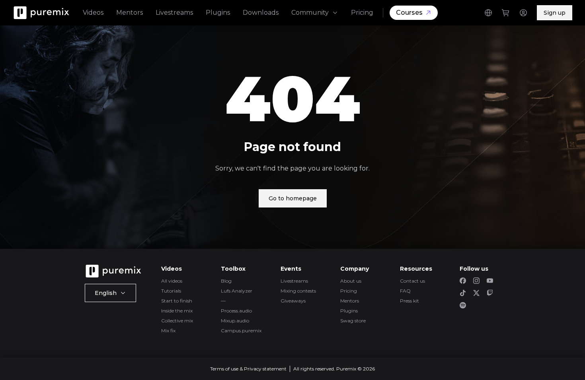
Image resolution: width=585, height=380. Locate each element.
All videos (171, 281)
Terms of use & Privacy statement (248, 369)
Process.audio (236, 311)
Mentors (129, 12)
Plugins (218, 12)
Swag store (353, 321)
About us (350, 281)
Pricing (362, 12)
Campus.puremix (241, 330)
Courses (409, 12)
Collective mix (177, 321)
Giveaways (293, 301)
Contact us (412, 281)
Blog (226, 281)
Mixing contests (298, 291)
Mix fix (168, 330)
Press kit (409, 301)
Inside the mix (177, 311)
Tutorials (171, 291)
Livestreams (174, 12)
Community (310, 12)
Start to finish (176, 301)
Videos (93, 12)
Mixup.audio (235, 321)
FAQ (405, 291)
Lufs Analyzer (236, 291)
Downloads (261, 12)
